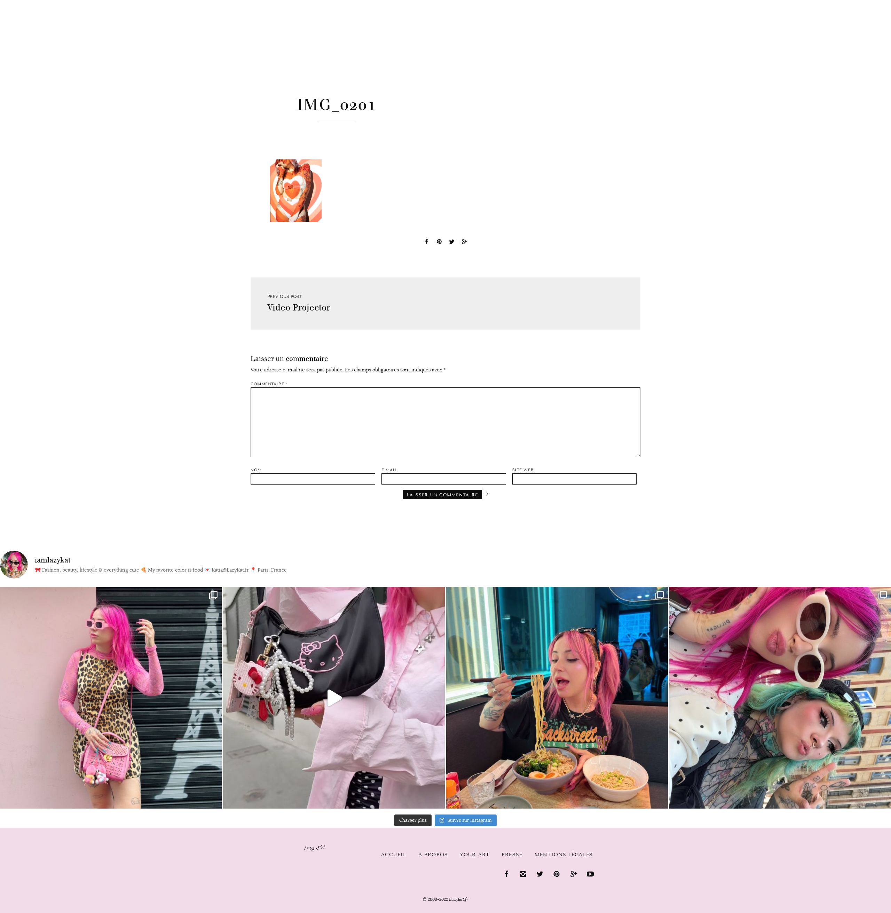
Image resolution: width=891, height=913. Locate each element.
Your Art (474, 855)
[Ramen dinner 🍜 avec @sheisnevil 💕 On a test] (557, 698)
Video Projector (298, 307)
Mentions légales (564, 855)
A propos (433, 855)
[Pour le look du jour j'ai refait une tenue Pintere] (334, 698)
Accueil (26, 3)
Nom (256, 470)
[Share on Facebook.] (426, 242)
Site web (522, 470)
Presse (846, 3)
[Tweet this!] (451, 242)
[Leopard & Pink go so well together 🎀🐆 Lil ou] (111, 698)
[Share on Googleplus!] (464, 242)
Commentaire (269, 384)
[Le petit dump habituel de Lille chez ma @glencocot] (780, 698)
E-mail (389, 470)
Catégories (70, 4)
